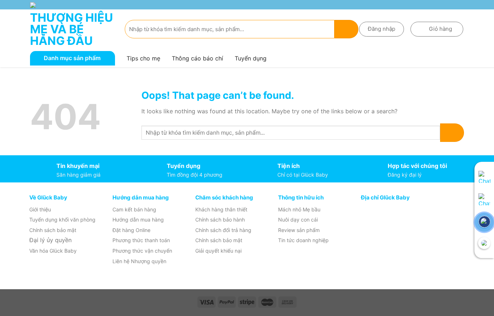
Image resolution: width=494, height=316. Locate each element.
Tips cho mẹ (143, 58)
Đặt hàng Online (131, 230)
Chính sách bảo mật (52, 230)
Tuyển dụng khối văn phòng (62, 219)
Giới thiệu (40, 209)
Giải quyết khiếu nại (218, 251)
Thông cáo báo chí (197, 58)
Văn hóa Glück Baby (53, 251)
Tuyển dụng (251, 58)
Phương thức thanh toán (141, 240)
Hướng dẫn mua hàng (138, 219)
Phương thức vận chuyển (142, 251)
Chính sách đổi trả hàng (223, 230)
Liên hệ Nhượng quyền (139, 261)
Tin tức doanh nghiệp (303, 240)
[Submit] (346, 29)
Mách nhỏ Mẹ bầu (299, 209)
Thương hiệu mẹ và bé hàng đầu (71, 29)
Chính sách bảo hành (220, 219)
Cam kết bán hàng (134, 209)
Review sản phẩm (299, 230)
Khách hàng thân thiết (221, 209)
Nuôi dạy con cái (298, 219)
